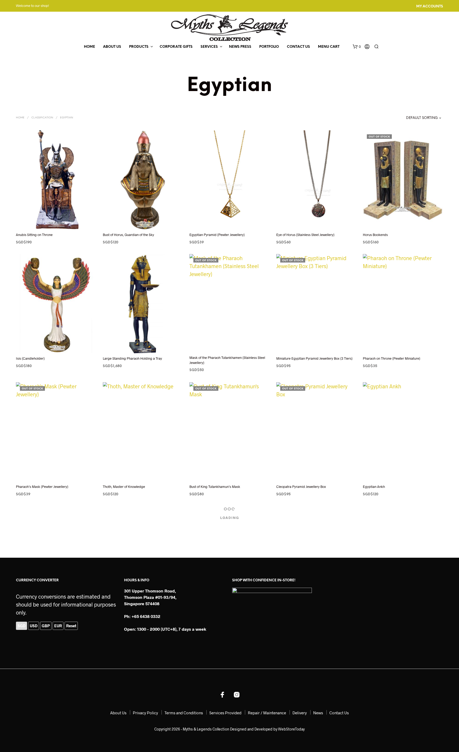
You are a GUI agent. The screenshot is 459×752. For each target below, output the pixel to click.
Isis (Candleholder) (30, 358)
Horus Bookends (375, 235)
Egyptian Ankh (374, 486)
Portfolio (269, 47)
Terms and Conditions (183, 712)
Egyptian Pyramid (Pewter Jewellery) (217, 235)
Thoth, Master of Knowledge (124, 486)
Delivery (299, 712)
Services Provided (225, 712)
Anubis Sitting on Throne (34, 235)
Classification (42, 117)
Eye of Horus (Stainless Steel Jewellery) (305, 235)
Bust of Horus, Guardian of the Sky (128, 235)
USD (33, 625)
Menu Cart (328, 47)
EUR (58, 625)
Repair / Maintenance (267, 712)
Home (89, 47)
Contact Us (298, 47)
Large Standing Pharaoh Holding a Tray (132, 358)
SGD (22, 625)
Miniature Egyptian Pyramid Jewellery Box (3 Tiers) (314, 358)
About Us (112, 47)
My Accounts (429, 6)
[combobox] (416, 118)
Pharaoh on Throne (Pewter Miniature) (391, 358)
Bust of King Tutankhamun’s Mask (214, 486)
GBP (46, 625)
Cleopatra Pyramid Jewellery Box (301, 486)
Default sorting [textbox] (422, 118)
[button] (357, 46)
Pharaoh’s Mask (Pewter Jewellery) (42, 486)
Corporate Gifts (176, 47)
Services (209, 47)
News (318, 712)
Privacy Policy (145, 712)
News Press (240, 47)
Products (138, 47)
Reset (71, 625)
